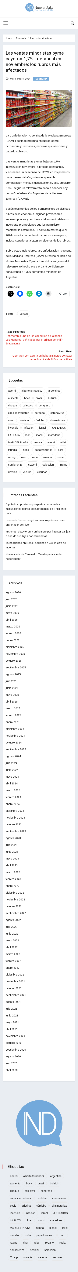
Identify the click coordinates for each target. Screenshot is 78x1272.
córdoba (39, 420)
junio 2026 (12, 606)
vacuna (27, 472)
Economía (21, 38)
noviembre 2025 (15, 653)
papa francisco (43, 449)
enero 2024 (13, 803)
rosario (47, 457)
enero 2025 (13, 722)
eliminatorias (57, 420)
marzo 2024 (13, 790)
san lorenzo (15, 464)
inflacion (29, 427)
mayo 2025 (12, 694)
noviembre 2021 (15, 981)
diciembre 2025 (15, 647)
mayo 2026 (12, 612)
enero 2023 (13, 885)
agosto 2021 (13, 1001)
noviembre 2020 (15, 1036)
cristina (24, 420)
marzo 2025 (13, 708)
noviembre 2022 (15, 899)
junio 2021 (12, 1015)
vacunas (42, 472)
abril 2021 (12, 1029)
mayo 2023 (12, 858)
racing (12, 457)
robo (35, 457)
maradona (54, 435)
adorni (12, 390)
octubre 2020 (14, 1042)
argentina (54, 390)
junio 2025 (12, 687)
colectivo (28, 405)
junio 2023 (12, 851)
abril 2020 (12, 1070)
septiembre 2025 (16, 667)
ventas (24, 313)
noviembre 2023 (15, 817)
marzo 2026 (13, 626)
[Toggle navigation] (6, 23)
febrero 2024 (13, 797)
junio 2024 (12, 769)
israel (42, 427)
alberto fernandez (32, 390)
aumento (13, 398)
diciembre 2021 (15, 974)
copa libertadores (18, 412)
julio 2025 (11, 681)
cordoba (40, 412)
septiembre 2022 (16, 913)
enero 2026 (13, 640)
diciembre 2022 (15, 892)
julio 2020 (11, 1063)
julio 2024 (11, 763)
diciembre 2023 (15, 810)
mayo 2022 (12, 940)
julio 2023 (11, 844)
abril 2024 (12, 783)
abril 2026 (12, 619)
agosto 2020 (13, 1056)
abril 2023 (12, 865)
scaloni (32, 464)
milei (63, 442)
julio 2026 (11, 599)
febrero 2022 (13, 960)
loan (27, 435)
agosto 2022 (13, 919)
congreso (44, 405)
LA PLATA (14, 435)
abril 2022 (12, 947)
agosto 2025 (13, 674)
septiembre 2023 (16, 831)
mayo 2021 (12, 1022)
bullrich (52, 398)
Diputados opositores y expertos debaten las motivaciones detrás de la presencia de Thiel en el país (36, 509)
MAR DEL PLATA (18, 442)
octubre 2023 (14, 824)
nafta (26, 449)
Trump (63, 464)
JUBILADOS (58, 427)
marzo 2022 (13, 954)
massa (38, 442)
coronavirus (57, 412)
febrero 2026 (13, 633)
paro (60, 449)
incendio (13, 427)
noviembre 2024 (15, 735)
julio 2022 (11, 926)
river (24, 457)
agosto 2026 (13, 592)
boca (27, 398)
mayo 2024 (12, 776)
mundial (12, 449)
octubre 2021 (14, 988)
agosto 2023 (13, 838)
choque (12, 405)
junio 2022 (12, 933)
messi (51, 442)
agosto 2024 (13, 756)
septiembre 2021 (16, 995)
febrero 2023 (13, 879)
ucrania (12, 472)
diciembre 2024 (15, 728)
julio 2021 (11, 1008)
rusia (61, 457)
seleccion (48, 464)
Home (9, 38)
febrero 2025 (13, 715)
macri (39, 435)
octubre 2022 (14, 906)
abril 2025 (12, 701)
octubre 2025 (14, 660)
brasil (39, 398)
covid (11, 420)
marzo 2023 (13, 872)
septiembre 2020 (16, 1049)
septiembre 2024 (16, 749)
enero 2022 (13, 967)
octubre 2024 (14, 742)
